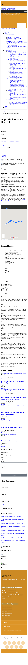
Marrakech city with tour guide (10, 441)
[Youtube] (24, 17)
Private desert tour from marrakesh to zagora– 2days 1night (12, 413)
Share (3, 145)
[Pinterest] (19, 17)
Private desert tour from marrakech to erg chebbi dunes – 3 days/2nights (13, 398)
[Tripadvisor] (5, 17)
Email (2, 461)
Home (5, 112)
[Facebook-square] (9, 643)
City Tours (3, 141)
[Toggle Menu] (25, 11)
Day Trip (9, 141)
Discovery (19, 141)
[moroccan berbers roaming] (8, 28)
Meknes (7, 189)
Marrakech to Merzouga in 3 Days (11, 427)
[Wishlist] (1, 375)
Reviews (4, 155)
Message (3, 466)
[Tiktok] (24, 21)
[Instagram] (10, 17)
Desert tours (14, 141)
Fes (3, 504)
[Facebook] (14, 17)
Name (2, 457)
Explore (3, 388)
